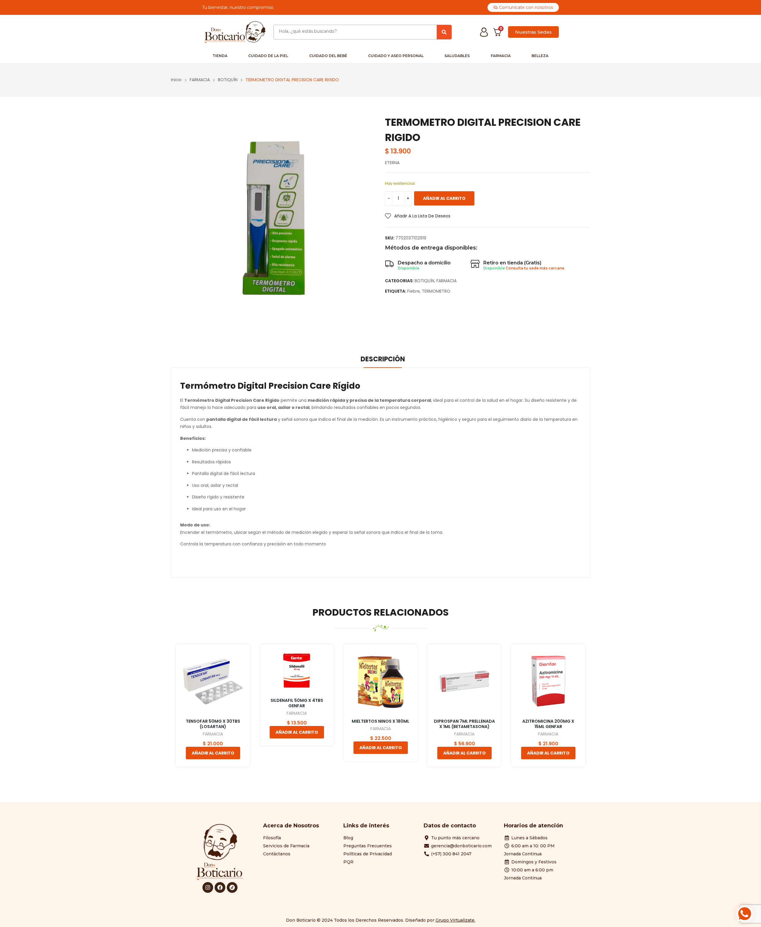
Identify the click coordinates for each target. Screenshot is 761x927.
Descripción (383, 359)
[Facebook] (220, 887)
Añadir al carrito (444, 198)
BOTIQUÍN (424, 281)
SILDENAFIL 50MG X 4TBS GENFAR (297, 703)
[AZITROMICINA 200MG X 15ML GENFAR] (548, 681)
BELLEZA (540, 56)
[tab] (382, 360)
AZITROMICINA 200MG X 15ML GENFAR (548, 724)
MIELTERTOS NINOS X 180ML (380, 721)
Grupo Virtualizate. (455, 920)
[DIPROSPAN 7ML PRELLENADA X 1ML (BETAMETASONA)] (464, 681)
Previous (162, 719)
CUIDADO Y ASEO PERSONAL (396, 56)
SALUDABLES (457, 56)
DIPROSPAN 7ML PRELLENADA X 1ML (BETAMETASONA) (464, 724)
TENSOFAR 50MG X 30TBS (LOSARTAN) (213, 724)
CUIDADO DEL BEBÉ (328, 56)
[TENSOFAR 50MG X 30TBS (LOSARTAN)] (213, 681)
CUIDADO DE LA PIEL (268, 56)
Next (599, 719)
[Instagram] (207, 887)
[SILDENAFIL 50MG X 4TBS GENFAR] (296, 671)
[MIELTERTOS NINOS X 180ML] (380, 681)
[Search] (444, 32)
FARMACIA (501, 56)
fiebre (413, 291)
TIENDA (220, 56)
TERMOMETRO (436, 291)
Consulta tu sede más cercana (535, 268)
